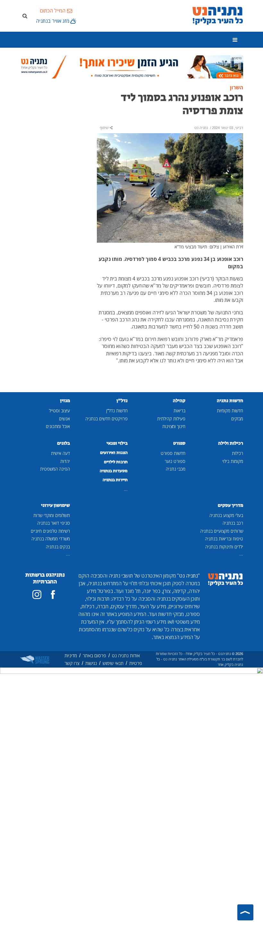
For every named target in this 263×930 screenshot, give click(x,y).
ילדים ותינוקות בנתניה (224, 547)
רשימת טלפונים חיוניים (50, 531)
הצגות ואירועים (114, 452)
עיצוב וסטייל (59, 411)
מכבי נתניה (175, 469)
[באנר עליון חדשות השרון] (131, 66)
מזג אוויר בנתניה (52, 20)
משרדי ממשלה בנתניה (50, 539)
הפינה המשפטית (55, 469)
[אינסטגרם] (36, 594)
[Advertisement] (54, 121)
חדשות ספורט (173, 453)
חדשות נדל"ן (117, 411)
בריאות (179, 411)
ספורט (179, 443)
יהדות (65, 461)
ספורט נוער (175, 461)
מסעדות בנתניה (114, 471)
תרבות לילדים (116, 462)
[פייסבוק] (53, 594)
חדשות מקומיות (230, 411)
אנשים (64, 419)
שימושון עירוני (55, 505)
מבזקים (237, 419)
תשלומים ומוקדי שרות (51, 515)
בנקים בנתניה (58, 547)
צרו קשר (72, 663)
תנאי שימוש (113, 663)
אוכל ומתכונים (58, 426)
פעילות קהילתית (171, 419)
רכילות (237, 453)
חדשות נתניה (230, 400)
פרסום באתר (94, 655)
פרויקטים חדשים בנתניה (106, 419)
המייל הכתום (52, 10)
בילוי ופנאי (117, 443)
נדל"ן (122, 400)
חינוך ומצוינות (173, 426)
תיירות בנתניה (115, 480)
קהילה (179, 400)
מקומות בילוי (232, 461)
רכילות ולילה (230, 443)
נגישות (91, 663)
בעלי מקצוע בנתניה (226, 515)
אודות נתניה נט (126, 655)
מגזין (65, 400)
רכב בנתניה (233, 523)
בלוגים (63, 443)
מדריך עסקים (230, 505)
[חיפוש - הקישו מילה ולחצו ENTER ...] (25, 16)
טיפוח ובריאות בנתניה (224, 539)
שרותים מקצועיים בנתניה (221, 531)
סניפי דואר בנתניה (53, 523)
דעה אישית (60, 453)
